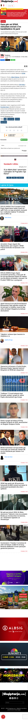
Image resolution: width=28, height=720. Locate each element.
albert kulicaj (3, 122)
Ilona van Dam (9, 457)
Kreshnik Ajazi (5, 107)
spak (5, 119)
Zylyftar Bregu (9, 340)
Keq (14, 177)
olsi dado (17, 119)
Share (3, 60)
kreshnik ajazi (11, 119)
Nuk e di (20, 177)
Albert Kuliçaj (15, 77)
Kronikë (3, 21)
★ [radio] (6, 130)
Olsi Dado (22, 84)
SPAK (23, 73)
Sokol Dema (8, 217)
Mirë (9, 177)
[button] (3, 716)
